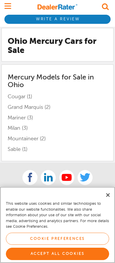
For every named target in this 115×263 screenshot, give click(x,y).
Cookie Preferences (57, 239)
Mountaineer (27, 139)
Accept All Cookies (58, 254)
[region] (57, 225)
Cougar (20, 96)
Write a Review (58, 19)
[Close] (107, 195)
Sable (17, 149)
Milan (18, 128)
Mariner (20, 118)
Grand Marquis (29, 107)
